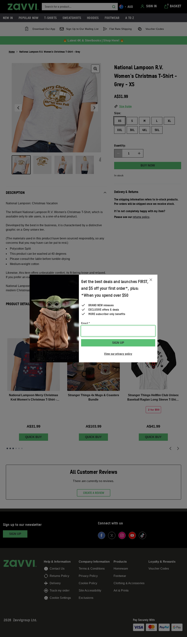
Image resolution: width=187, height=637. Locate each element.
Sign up (118, 342)
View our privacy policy (118, 354)
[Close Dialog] (151, 280)
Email (85, 323)
